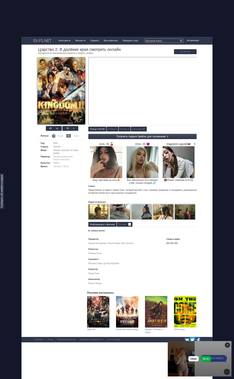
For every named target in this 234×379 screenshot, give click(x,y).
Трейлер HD (138, 129)
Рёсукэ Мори (113, 243)
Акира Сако (93, 273)
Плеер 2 (112, 129)
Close (193, 358)
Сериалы (94, 40)
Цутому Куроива (111, 263)
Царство (91, 329)
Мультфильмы (111, 40)
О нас (50, 339)
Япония (56, 146)
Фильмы (79, 40)
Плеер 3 (124, 129)
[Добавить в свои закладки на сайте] (185, 53)
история (74, 150)
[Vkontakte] (187, 339)
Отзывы (124, 224)
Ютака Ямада (95, 283)
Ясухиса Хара (95, 263)
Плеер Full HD (97, 129)
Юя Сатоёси (127, 243)
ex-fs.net (42, 40)
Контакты (39, 339)
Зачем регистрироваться (91, 339)
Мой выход (179, 329)
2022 (55, 143)
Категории (64, 40)
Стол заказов (113, 339)
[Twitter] (192, 339)
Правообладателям (66, 339)
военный (65, 150)
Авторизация (193, 40)
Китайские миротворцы (127, 329)
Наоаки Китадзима (97, 243)
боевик (56, 150)
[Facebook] (198, 339)
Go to (206, 358)
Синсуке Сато (95, 253)
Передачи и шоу (130, 40)
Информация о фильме (102, 224)
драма (56, 153)
